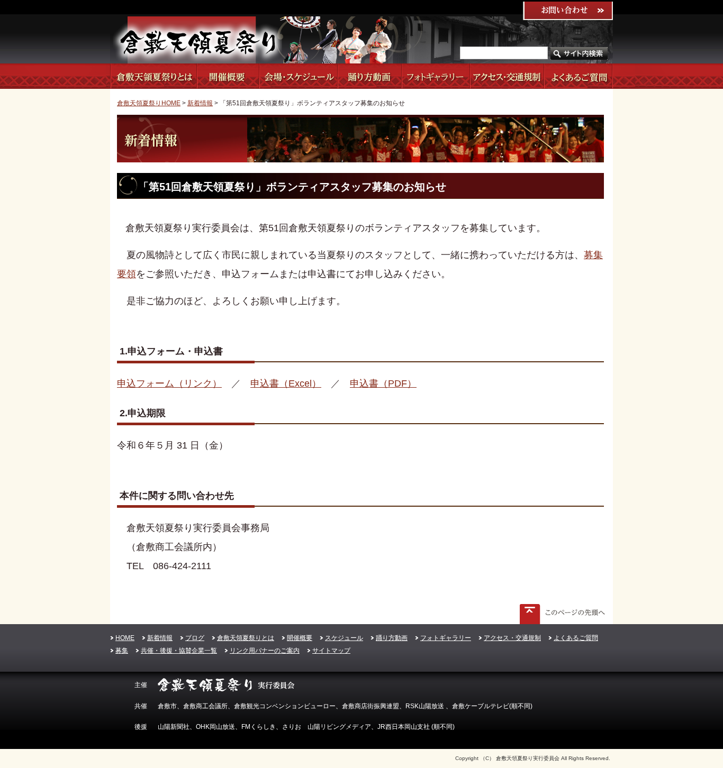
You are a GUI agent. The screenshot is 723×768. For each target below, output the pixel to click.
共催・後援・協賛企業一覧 (179, 650)
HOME (124, 638)
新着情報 (200, 103)
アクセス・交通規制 (506, 76)
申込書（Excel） (285, 383)
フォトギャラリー (435, 76)
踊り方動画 (369, 76)
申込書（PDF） (383, 383)
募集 (121, 650)
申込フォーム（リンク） (169, 383)
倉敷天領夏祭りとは (153, 76)
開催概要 (227, 76)
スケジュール (298, 76)
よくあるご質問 (578, 76)
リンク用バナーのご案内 (265, 650)
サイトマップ (331, 650)
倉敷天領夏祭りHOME (148, 103)
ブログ (194, 638)
